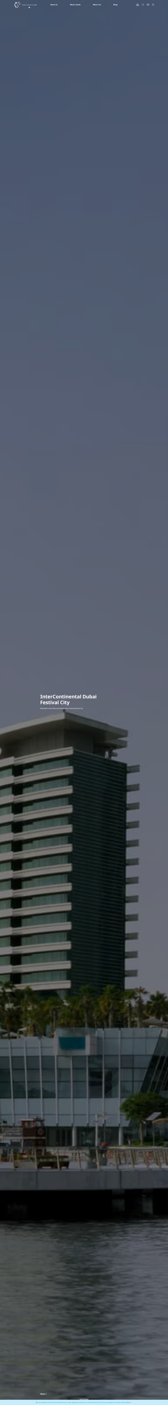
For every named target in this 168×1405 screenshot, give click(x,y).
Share (42, 1394)
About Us (54, 5)
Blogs (115, 5)
